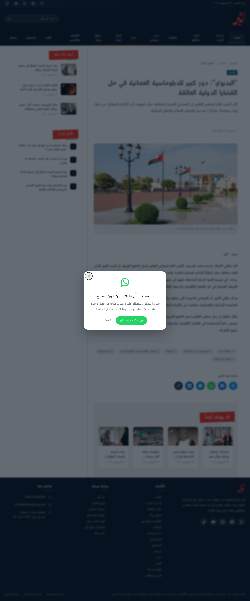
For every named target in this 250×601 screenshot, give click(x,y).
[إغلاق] (89, 276)
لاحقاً (108, 320)
